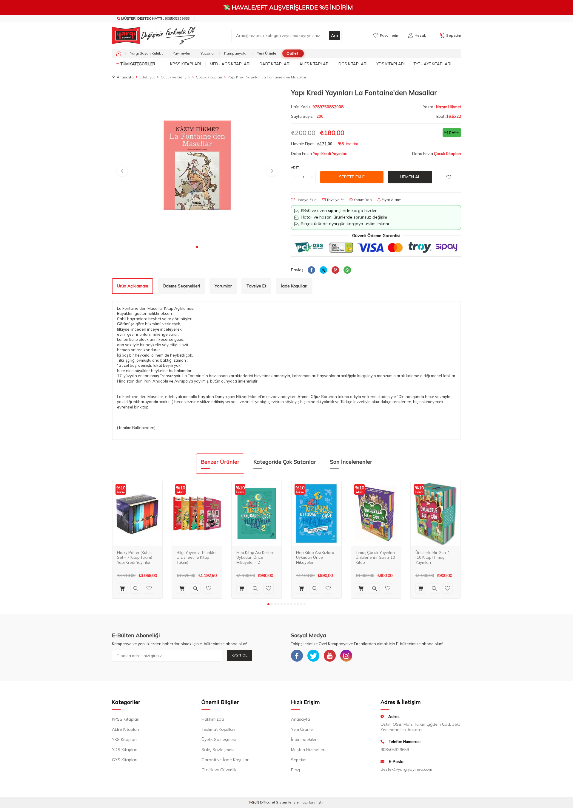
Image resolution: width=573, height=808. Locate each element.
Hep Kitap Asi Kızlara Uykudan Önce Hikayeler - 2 (255, 557)
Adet (295, 167)
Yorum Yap (362, 199)
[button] (197, 247)
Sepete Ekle (352, 176)
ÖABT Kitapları (274, 63)
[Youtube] (330, 656)
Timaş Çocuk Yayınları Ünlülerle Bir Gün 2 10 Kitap (375, 557)
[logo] (152, 35)
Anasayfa (125, 77)
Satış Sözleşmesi (217, 749)
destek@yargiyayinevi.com (406, 769)
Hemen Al (410, 176)
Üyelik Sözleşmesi (218, 739)
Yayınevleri (182, 53)
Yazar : (442, 106)
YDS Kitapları (390, 63)
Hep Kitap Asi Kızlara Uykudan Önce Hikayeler (315, 557)
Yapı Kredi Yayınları (330, 153)
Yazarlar (208, 53)
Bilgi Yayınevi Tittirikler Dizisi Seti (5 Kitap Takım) (197, 557)
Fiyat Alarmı (391, 199)
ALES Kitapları (314, 63)
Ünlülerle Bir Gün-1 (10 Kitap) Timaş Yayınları (432, 557)
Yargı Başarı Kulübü (147, 53)
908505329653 (155, 18)
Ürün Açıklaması (132, 286)
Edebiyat (147, 77)
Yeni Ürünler (267, 53)
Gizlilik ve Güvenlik (218, 770)
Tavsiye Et (335, 199)
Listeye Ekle (306, 199)
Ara (334, 35)
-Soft (254, 802)
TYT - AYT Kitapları (432, 63)
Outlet (292, 53)
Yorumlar (223, 286)
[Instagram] (346, 656)
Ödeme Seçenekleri (181, 286)
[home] (118, 53)
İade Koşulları (294, 286)
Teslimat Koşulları (218, 729)
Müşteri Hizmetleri (308, 749)
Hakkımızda (212, 719)
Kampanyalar (236, 53)
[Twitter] (313, 656)
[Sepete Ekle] (122, 588)
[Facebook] (297, 656)
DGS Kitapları (352, 63)
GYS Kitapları (124, 759)
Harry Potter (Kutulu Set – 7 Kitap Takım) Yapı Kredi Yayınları (135, 557)
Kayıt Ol (239, 655)
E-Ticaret (267, 802)
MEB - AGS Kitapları (230, 63)
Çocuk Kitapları (209, 77)
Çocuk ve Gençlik (175, 77)
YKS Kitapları (124, 739)
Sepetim (298, 759)
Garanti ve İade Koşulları (225, 759)
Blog (295, 770)
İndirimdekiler (304, 739)
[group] (197, 165)
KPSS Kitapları (185, 63)
